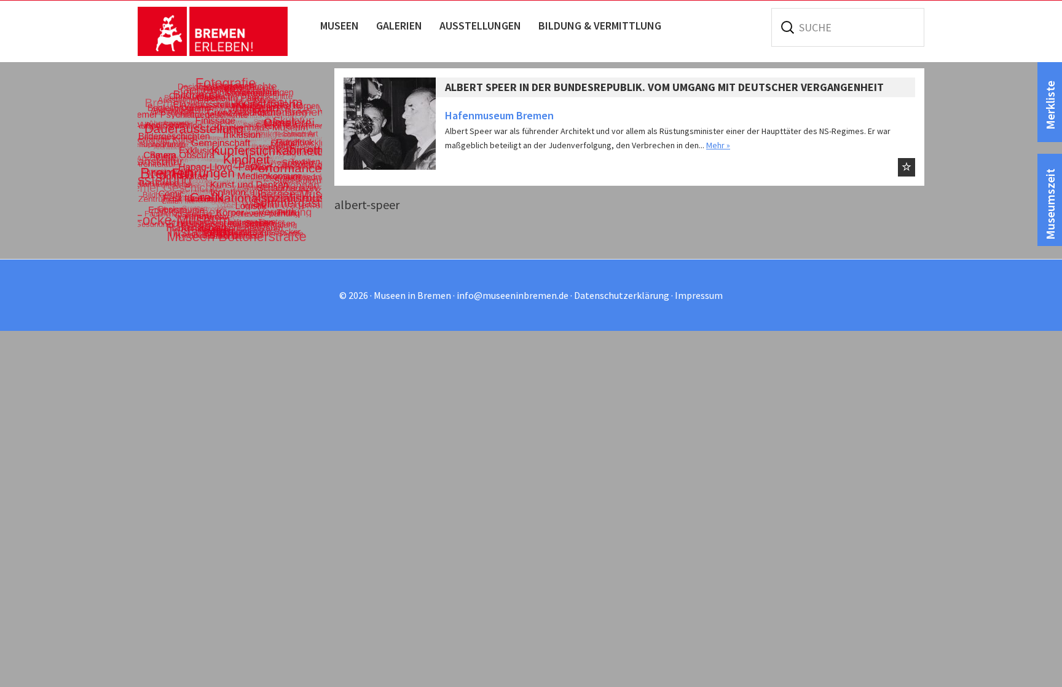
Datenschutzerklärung (621, 295)
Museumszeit (1050, 204)
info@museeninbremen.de (512, 295)
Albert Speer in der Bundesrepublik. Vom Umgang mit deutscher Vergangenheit (664, 87)
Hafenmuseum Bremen (499, 115)
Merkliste (1050, 105)
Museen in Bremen (225, 31)
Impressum (699, 295)
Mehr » (718, 145)
